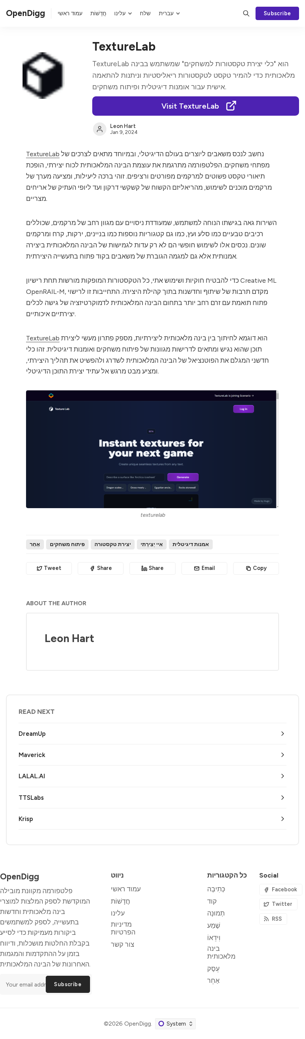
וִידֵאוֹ (214, 938)
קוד (212, 901)
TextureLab (43, 154)
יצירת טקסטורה (112, 544)
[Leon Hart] (99, 129)
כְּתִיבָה (216, 889)
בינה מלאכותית (221, 952)
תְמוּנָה (216, 913)
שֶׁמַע (213, 925)
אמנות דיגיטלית (191, 544)
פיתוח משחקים (67, 544)
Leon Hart (123, 126)
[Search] (246, 13)
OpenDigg (137, 1023)
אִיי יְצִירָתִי (152, 544)
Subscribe (277, 13)
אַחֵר (35, 544)
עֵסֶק (213, 968)
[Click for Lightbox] (152, 449)
